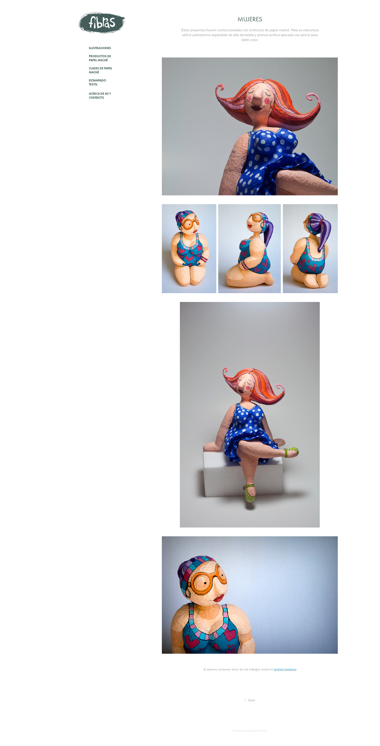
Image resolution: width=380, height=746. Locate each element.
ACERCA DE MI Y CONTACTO (100, 96)
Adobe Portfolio (257, 731)
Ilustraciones (100, 48)
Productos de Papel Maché (100, 58)
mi (283, 669)
